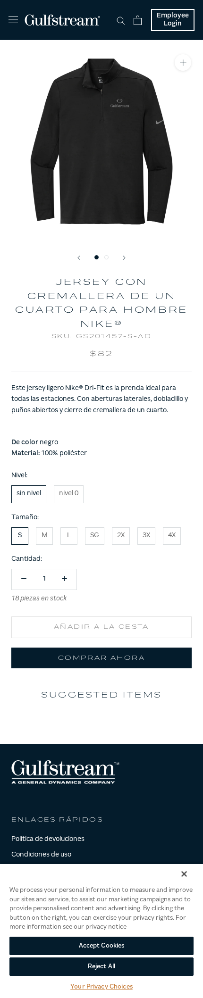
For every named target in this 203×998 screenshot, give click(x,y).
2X (121, 535)
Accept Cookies (102, 946)
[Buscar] (121, 20)
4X (172, 535)
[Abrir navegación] (13, 20)
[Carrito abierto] (138, 20)
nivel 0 (68, 494)
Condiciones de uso (41, 855)
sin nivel (29, 494)
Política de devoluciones (48, 839)
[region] (101, 930)
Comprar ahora (101, 658)
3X (146, 535)
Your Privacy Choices (101, 987)
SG (94, 535)
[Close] (184, 874)
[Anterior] (78, 258)
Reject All (101, 967)
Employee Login (173, 20)
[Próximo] (124, 258)
